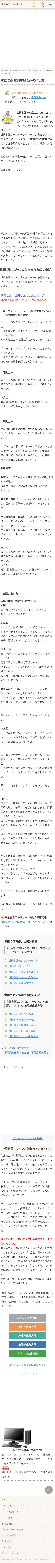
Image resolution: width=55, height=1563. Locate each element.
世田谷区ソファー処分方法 (23, 977)
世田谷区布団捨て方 (20, 966)
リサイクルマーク (10, 1512)
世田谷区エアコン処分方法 (23, 1036)
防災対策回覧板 (17, 1365)
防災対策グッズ (37, 1365)
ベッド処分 (7, 1518)
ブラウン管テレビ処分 (12, 1529)
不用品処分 (7, 1523)
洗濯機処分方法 (27, 1344)
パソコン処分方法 (27, 1317)
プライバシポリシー (11, 1553)
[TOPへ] (49, 1490)
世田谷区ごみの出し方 (12, 4)
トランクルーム (9, 1500)
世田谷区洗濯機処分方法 (22, 1025)
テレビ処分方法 (27, 1326)
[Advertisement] (27, 39)
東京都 (35, 70)
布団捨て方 (7, 1541)
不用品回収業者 (39, 1052)
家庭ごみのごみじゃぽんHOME (11, 70)
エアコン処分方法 (27, 1353)
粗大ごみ (6, 1547)
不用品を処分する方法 (16, 1052)
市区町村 (28, 70)
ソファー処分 (8, 1506)
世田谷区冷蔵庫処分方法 (22, 1019)
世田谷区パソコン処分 (21, 1014)
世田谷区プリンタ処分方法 (23, 972)
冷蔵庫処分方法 (27, 1335)
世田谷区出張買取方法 (16, 1048)
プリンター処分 (9, 1535)
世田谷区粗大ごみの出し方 (23, 960)
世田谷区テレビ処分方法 (22, 1031)
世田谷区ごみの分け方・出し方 (18, 922)
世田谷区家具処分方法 (21, 983)
